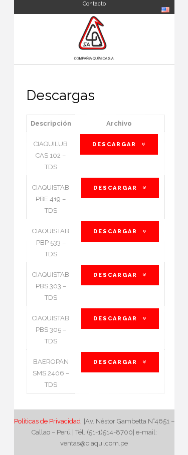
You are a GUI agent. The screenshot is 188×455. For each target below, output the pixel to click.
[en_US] (165, 11)
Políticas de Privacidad (48, 421)
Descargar (114, 144)
